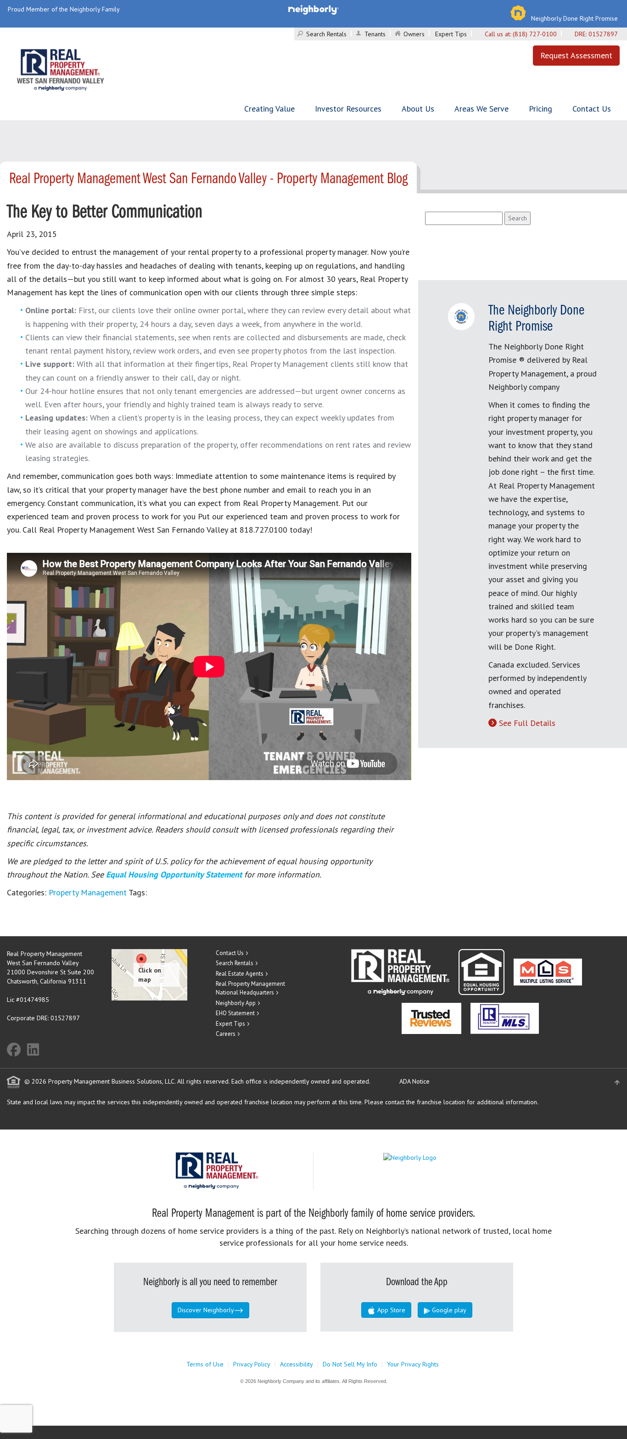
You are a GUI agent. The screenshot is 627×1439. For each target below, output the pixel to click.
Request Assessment (576, 55)
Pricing (540, 108)
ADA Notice (414, 1081)
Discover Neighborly (206, 1310)
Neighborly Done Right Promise (574, 18)
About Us (418, 108)
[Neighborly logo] (313, 9)
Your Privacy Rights (413, 1364)
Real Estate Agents (239, 974)
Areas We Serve (481, 108)
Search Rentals (326, 34)
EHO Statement (235, 1013)
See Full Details (527, 723)
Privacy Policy (251, 1364)
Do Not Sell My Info (350, 1364)
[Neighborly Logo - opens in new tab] (437, 1157)
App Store (390, 1310)
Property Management (88, 892)
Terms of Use (205, 1364)
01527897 (603, 34)
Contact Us (591, 108)
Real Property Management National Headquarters (250, 988)
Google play (448, 1310)
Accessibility (296, 1364)
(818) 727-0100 (535, 34)
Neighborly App (236, 1003)
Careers (225, 1034)
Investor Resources (348, 108)
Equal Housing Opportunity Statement (175, 874)
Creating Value (269, 108)
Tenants (375, 34)
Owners (414, 34)
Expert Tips (451, 34)
